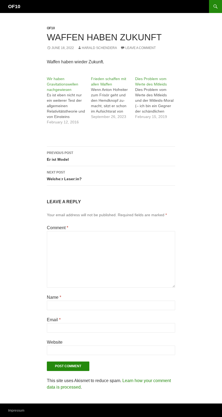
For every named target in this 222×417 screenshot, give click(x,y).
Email (54, 319)
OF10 (14, 6)
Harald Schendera (99, 48)
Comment (57, 227)
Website (55, 342)
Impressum (16, 410)
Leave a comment (140, 48)
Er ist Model (60, 156)
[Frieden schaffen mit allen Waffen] (113, 97)
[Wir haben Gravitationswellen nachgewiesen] (69, 100)
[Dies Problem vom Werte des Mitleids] (157, 97)
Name (54, 297)
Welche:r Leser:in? (64, 175)
